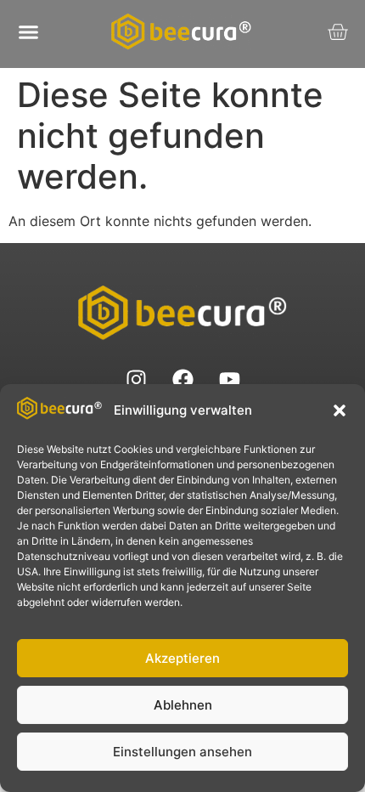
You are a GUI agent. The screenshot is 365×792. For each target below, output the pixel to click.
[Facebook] (182, 379)
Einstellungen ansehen (182, 752)
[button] (339, 410)
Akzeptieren (182, 658)
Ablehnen (183, 705)
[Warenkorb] (337, 32)
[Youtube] (229, 379)
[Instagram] (136, 379)
